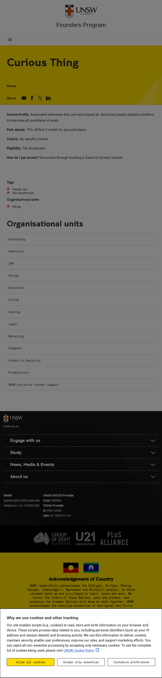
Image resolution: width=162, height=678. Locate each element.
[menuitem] (81, 239)
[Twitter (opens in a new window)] (40, 98)
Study (16, 452)
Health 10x (19, 189)
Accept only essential (81, 662)
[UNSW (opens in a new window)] (81, 11)
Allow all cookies (30, 662)
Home (11, 86)
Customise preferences (131, 662)
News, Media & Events (32, 464)
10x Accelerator (23, 193)
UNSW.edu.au (11, 426)
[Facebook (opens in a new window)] (32, 98)
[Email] (24, 98)
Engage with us (25, 440)
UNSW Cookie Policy (78, 650)
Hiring (16, 206)
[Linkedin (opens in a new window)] (48, 98)
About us (19, 476)
